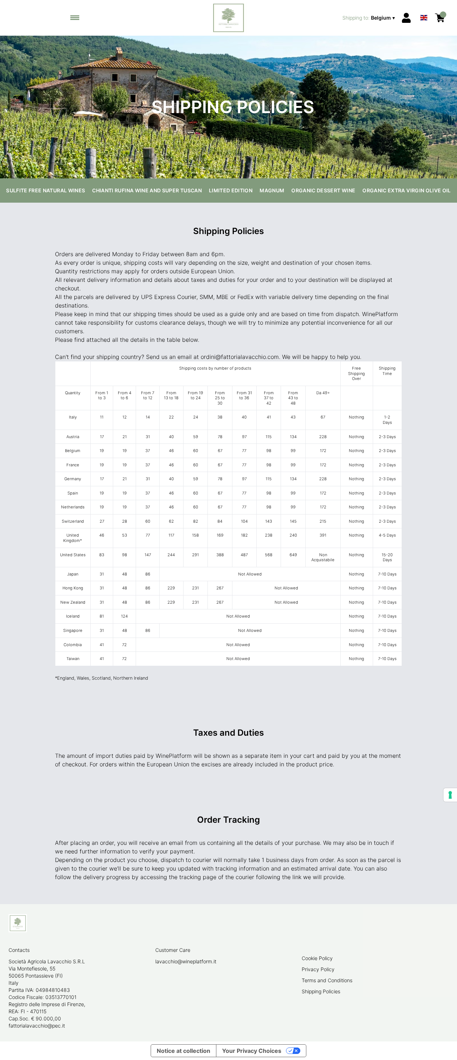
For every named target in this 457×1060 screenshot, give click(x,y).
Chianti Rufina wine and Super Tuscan (147, 190)
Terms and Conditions (327, 980)
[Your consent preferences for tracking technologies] (450, 795)
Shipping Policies (321, 991)
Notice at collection (183, 1050)
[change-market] (369, 17)
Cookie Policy (317, 958)
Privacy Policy (318, 969)
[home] (228, 18)
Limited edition (230, 190)
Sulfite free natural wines (45, 190)
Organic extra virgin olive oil (406, 190)
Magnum (272, 190)
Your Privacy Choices (251, 1050)
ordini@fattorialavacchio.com (240, 356)
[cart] (440, 18)
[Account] (406, 18)
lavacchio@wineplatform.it (185, 961)
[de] (424, 8)
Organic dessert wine (323, 190)
